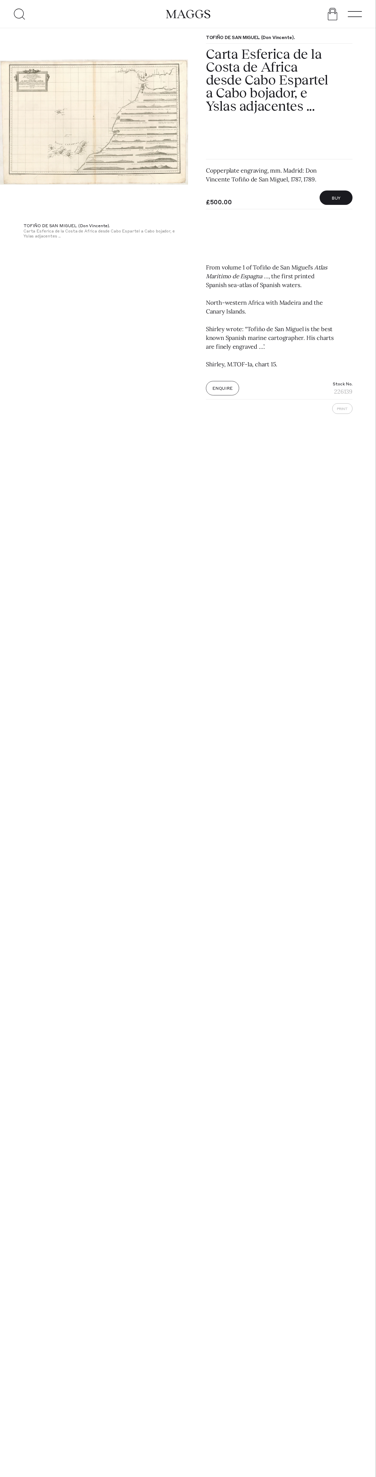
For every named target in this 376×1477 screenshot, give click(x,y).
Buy (336, 197)
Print (342, 408)
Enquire (222, 388)
